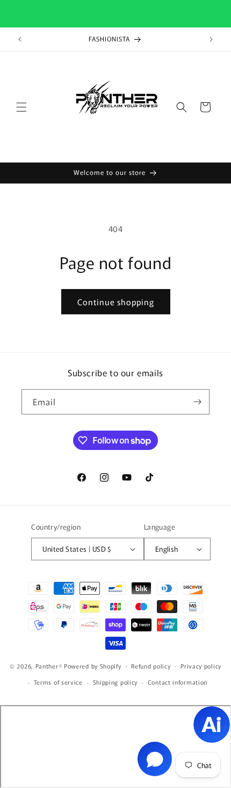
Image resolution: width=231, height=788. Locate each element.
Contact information (177, 682)
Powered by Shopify (92, 665)
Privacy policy (201, 666)
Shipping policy (115, 682)
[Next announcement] (211, 39)
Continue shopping (115, 301)
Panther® (49, 665)
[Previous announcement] (20, 39)
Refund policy (150, 666)
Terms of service (58, 682)
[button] (21, 107)
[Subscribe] (197, 401)
